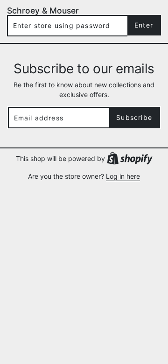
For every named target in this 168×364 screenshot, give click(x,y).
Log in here (123, 176)
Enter (143, 25)
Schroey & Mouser (43, 10)
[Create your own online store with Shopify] (130, 158)
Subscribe (134, 117)
